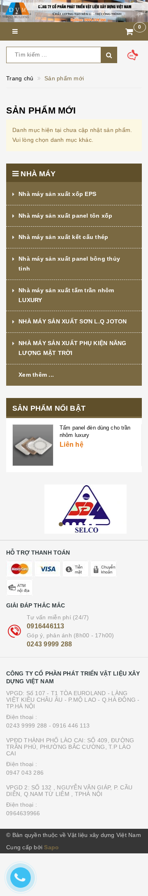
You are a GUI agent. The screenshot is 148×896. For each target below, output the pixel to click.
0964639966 (23, 813)
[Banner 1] (74, 11)
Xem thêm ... (36, 374)
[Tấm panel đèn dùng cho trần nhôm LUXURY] (33, 445)
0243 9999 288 (49, 644)
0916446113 (46, 626)
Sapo (51, 847)
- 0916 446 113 (69, 725)
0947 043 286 (25, 772)
